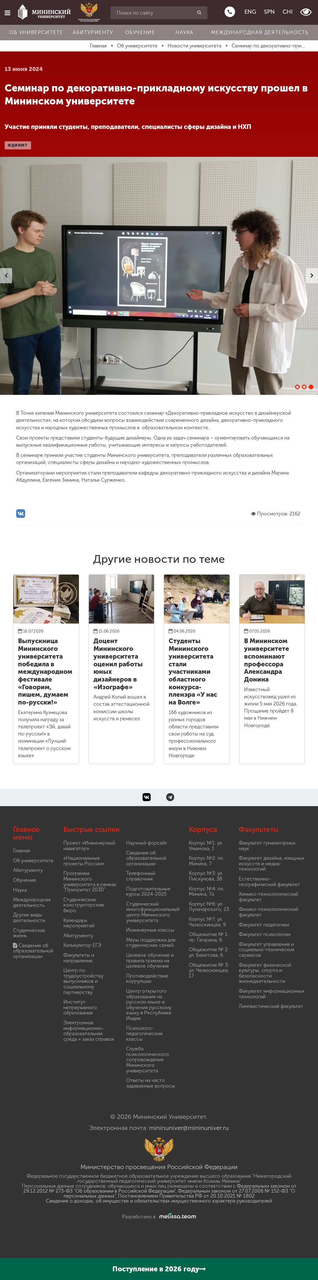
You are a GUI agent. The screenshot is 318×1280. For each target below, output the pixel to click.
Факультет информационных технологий (272, 994)
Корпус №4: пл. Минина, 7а (206, 891)
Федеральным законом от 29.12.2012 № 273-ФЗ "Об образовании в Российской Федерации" (160, 1188)
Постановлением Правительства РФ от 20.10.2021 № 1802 (186, 1196)
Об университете (36, 32)
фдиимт (18, 145)
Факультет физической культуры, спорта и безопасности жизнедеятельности (265, 973)
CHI (288, 11)
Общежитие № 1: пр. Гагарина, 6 (209, 937)
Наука (184, 32)
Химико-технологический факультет (268, 897)
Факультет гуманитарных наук (267, 845)
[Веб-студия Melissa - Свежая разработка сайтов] (176, 1217)
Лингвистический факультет (271, 1006)
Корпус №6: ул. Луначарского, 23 (209, 906)
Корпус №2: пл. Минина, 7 (206, 861)
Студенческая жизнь (29, 933)
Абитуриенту (93, 32)
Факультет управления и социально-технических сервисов (267, 949)
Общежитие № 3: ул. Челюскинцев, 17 (209, 970)
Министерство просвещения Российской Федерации (159, 1167)
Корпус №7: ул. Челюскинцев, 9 (207, 922)
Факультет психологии (264, 934)
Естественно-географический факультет (269, 881)
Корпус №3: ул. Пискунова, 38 (206, 876)
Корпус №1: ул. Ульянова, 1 (206, 845)
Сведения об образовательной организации (33, 950)
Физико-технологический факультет (268, 912)
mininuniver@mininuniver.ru (189, 1128)
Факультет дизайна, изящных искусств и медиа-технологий (271, 863)
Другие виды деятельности (29, 917)
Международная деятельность (260, 32)
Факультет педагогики (264, 925)
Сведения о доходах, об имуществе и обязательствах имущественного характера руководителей (159, 1201)
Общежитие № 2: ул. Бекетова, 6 (209, 952)
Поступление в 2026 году (155, 1269)
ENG (250, 11)
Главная (21, 851)
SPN (269, 11)
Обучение (140, 32)
